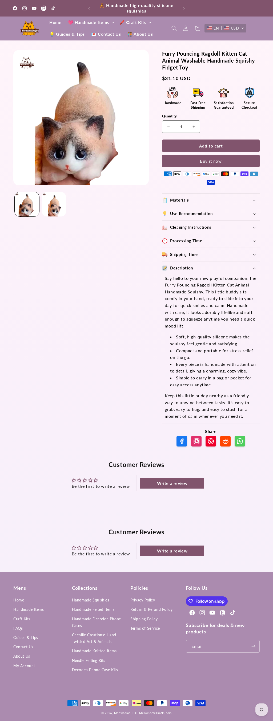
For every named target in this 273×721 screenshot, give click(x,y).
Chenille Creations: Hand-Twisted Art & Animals (95, 638)
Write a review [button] (172, 483)
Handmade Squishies (90, 600)
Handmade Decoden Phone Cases (96, 622)
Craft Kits (21, 619)
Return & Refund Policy (151, 609)
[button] (91, 22)
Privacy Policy (142, 600)
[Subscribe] (253, 646)
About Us (21, 656)
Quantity (169, 116)
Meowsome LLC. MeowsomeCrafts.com (143, 713)
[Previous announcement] (89, 8)
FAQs (18, 628)
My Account (24, 665)
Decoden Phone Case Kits (95, 669)
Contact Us (23, 647)
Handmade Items (28, 609)
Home (18, 600)
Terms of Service (145, 628)
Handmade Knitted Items (94, 651)
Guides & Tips (25, 637)
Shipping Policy (144, 619)
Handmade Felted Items (93, 609)
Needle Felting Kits (88, 660)
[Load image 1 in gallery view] (27, 204)
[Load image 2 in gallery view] (54, 204)
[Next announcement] (184, 8)
